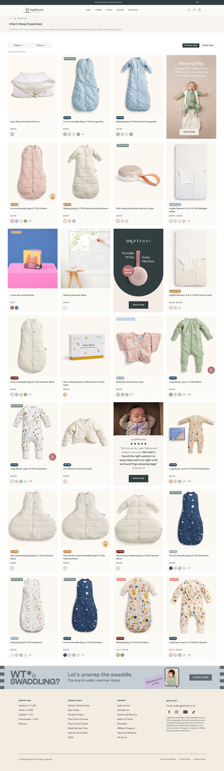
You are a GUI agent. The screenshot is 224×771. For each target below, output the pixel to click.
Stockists (122, 724)
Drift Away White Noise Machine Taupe (135, 209)
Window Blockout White (74, 295)
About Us (122, 737)
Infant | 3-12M (26, 710)
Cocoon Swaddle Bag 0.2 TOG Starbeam (189, 556)
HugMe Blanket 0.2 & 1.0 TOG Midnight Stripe (188, 210)
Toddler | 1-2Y (26, 715)
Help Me (120, 10)
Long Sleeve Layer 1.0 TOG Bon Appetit (188, 643)
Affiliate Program (126, 728)
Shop (88, 10)
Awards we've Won (78, 733)
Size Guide (73, 710)
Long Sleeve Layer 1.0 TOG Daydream (28, 469)
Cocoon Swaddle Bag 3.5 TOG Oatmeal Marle (32, 382)
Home (11, 18)
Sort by (40, 45)
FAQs (71, 737)
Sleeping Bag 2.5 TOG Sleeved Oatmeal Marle (85, 209)
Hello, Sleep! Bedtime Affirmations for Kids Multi (83, 383)
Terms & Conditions (168, 759)
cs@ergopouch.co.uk (184, 706)
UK (197, 2)
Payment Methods (126, 733)
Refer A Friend (125, 719)
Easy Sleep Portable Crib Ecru (25, 122)
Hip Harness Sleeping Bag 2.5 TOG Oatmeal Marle (31, 557)
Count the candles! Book (22, 295)
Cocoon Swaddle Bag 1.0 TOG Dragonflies (83, 122)
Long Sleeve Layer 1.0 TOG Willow (185, 382)
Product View (190, 45)
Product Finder (76, 715)
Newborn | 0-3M (27, 706)
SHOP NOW (189, 132)
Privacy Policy (184, 759)
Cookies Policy (199, 759)
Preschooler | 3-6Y (28, 719)
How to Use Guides (78, 724)
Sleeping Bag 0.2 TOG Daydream (26, 643)
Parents (23, 724)
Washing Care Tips (78, 728)
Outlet (109, 10)
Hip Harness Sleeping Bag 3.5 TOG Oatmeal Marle (137, 557)
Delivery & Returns (127, 715)
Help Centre (123, 706)
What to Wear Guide (78, 706)
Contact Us (123, 710)
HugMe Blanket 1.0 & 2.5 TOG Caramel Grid (190, 295)
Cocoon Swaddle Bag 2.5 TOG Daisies (28, 209)
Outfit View (207, 45)
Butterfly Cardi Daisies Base (130, 382)
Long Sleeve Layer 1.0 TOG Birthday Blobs (189, 469)
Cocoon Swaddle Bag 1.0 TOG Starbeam (82, 643)
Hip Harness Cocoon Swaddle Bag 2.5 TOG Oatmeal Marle (84, 557)
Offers (98, 10)
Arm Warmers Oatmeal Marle (77, 469)
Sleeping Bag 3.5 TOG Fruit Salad (132, 643)
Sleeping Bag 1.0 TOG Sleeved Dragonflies (136, 122)
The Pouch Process (78, 719)
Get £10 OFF (133, 10)
